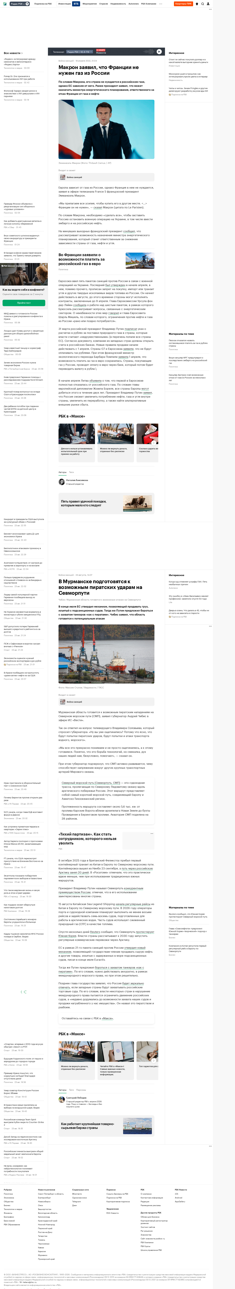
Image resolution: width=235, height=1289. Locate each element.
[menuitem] (43, 4)
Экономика (9, 818)
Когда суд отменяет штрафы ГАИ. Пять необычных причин (188, 582)
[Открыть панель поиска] (203, 4)
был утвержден (115, 285)
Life (170, 602)
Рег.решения (147, 1230)
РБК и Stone (9, 1064)
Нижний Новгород (46, 1224)
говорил (113, 312)
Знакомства (146, 1234)
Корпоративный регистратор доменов (154, 1221)
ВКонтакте (77, 1193)
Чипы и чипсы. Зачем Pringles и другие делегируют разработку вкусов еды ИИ (188, 89)
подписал (131, 328)
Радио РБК (17, 4)
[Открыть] (24, 4)
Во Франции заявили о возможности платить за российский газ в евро (82, 259)
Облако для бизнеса (150, 1216)
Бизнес (172, 937)
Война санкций (66, 60)
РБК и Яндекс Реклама (14, 1174)
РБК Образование (12, 1224)
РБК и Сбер (9, 226)
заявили (128, 348)
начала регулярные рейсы (133, 904)
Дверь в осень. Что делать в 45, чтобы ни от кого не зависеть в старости (189, 611)
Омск (40, 1205)
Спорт (7, 649)
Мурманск (42, 1255)
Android (178, 1197)
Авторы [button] (63, 472)
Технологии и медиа (13, 67)
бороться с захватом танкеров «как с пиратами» (101, 969)
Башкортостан (44, 1209)
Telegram (76, 1201)
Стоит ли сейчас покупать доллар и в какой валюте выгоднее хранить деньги (188, 60)
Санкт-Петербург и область (51, 1193)
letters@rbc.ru (29, 1281)
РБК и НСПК (9, 568)
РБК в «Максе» (72, 416)
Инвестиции (174, 65)
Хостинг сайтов (148, 1226)
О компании (146, 1193)
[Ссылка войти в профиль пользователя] (208, 3)
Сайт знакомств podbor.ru (153, 1238)
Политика (8, 212)
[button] (197, 4)
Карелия (42, 1251)
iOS (176, 1193)
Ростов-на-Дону (45, 1232)
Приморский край (46, 1258)
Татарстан (42, 1235)
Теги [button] (71, 472)
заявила (123, 356)
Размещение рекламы (151, 1205)
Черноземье (43, 1243)
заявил (147, 392)
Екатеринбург (44, 1197)
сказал (98, 207)
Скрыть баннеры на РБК (117, 1193)
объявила (95, 380)
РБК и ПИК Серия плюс (14, 832)
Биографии (9, 1216)
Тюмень (41, 1239)
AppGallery (180, 1201)
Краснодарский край (47, 1220)
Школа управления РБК (151, 1249)
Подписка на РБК (114, 1197)
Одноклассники (79, 1197)
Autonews (173, 587)
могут (145, 388)
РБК (60, 848)
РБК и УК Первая (11, 803)
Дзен (74, 1205)
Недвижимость (176, 79)
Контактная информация (152, 1197)
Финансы (8, 1212)
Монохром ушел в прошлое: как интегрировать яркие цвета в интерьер (188, 75)
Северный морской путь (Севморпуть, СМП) (91, 782)
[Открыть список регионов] (197, 4)
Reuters (95, 931)
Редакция (145, 1201)
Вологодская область (47, 1212)
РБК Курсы (145, 1246)
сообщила (79, 304)
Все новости (12, 53)
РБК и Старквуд (11, 896)
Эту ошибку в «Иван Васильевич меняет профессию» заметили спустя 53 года (188, 597)
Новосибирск (44, 1201)
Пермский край (45, 1228)
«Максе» (107, 1018)
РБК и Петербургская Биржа (17, 368)
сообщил (129, 231)
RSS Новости (112, 1212)
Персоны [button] (81, 1089)
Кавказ (41, 1247)
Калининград (44, 1216)
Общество (8, 354)
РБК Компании (10, 910)
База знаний (9, 1220)
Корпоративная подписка (118, 1201)
